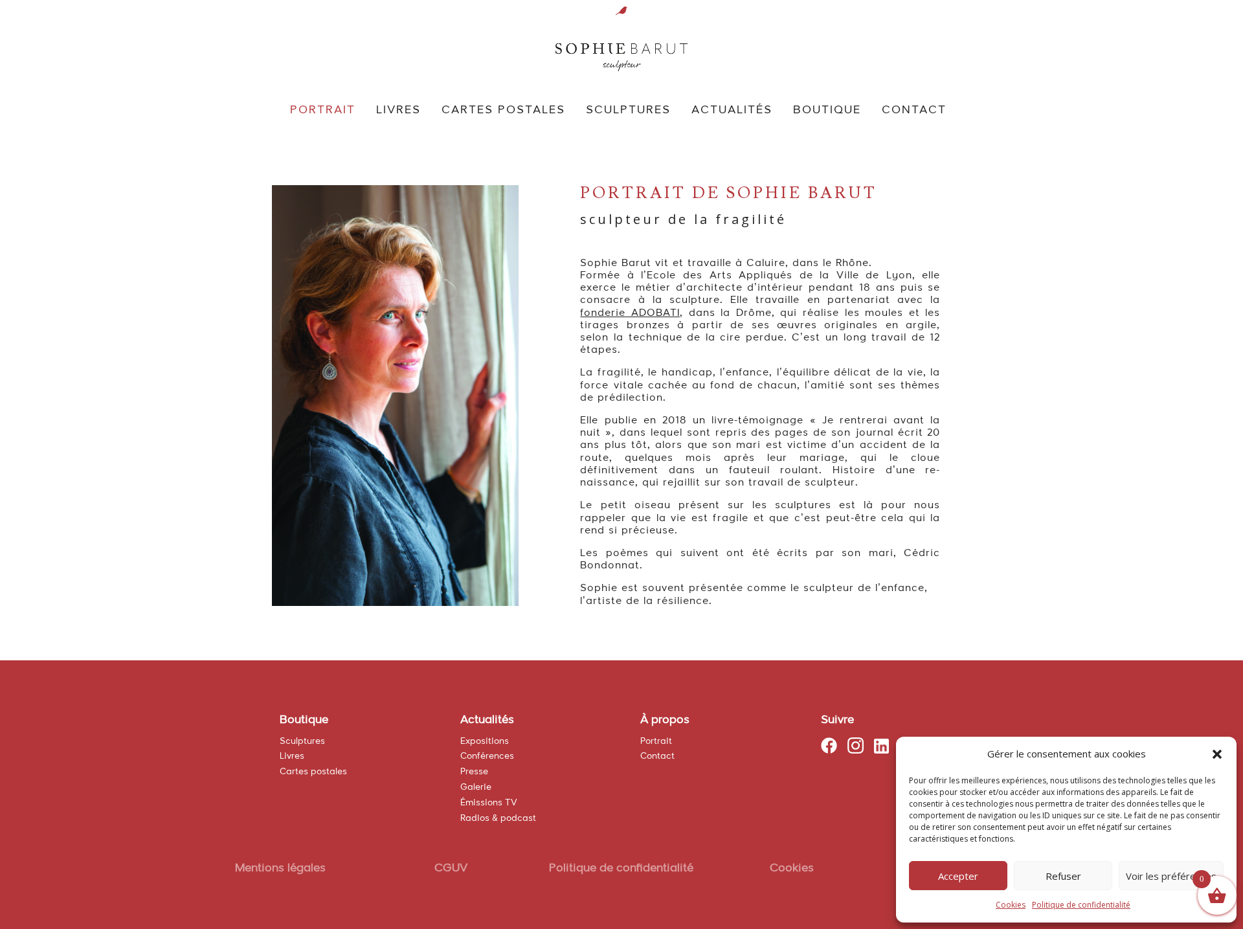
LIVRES (398, 111)
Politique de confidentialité (1081, 904)
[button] (1217, 754)
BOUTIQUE (827, 111)
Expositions (484, 741)
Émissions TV (488, 802)
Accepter (958, 875)
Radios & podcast (498, 818)
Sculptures (302, 741)
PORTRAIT (322, 111)
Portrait (656, 741)
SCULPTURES (628, 111)
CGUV (450, 868)
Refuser (1063, 875)
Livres (292, 756)
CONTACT (914, 111)
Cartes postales (313, 771)
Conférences (487, 756)
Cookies (1010, 904)
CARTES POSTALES (503, 111)
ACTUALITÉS (731, 111)
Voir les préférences (1171, 875)
